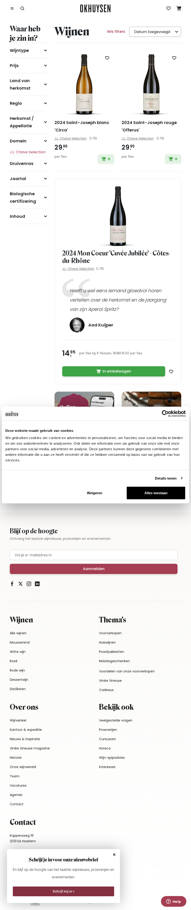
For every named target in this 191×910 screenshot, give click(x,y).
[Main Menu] (12, 8)
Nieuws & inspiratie (25, 739)
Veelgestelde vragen (116, 720)
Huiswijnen (107, 642)
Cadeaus (106, 690)
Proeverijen (108, 729)
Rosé (13, 661)
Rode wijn (17, 670)
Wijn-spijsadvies (112, 757)
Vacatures (18, 785)
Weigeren (94, 493)
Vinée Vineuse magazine (30, 748)
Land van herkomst (20, 84)
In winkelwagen (116, 371)
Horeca (105, 748)
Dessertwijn (19, 679)
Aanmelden (94, 568)
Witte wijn (18, 651)
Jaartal (18, 178)
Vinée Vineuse (110, 680)
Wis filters (116, 31)
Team (15, 776)
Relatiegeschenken (114, 661)
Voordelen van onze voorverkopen (127, 671)
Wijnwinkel (18, 720)
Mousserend (20, 642)
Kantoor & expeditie (26, 729)
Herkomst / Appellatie (22, 122)
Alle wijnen (18, 633)
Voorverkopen (110, 633)
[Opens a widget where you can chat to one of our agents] (173, 902)
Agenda (16, 794)
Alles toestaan (155, 493)
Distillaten (18, 689)
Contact (17, 804)
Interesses (107, 767)
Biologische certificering (23, 197)
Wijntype (19, 50)
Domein (18, 141)
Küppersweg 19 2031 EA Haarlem (23, 838)
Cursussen (107, 739)
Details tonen (166, 478)
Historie (16, 757)
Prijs (14, 65)
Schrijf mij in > (64, 891)
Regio (16, 103)
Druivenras (21, 163)
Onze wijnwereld (23, 767)
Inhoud (17, 216)
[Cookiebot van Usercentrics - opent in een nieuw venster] (165, 413)
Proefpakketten (111, 651)
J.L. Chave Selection (78, 268)
